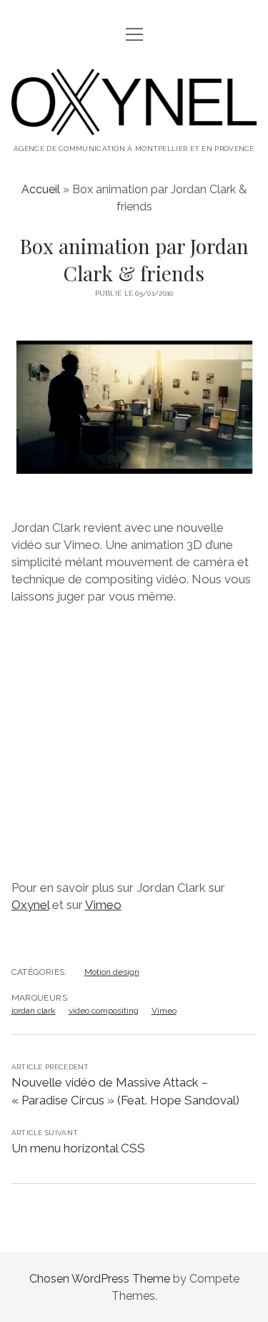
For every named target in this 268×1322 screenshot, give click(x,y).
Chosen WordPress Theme (99, 1278)
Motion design (111, 972)
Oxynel (30, 905)
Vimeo (103, 905)
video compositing (104, 1011)
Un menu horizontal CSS (78, 1148)
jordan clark (33, 1011)
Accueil (40, 189)
